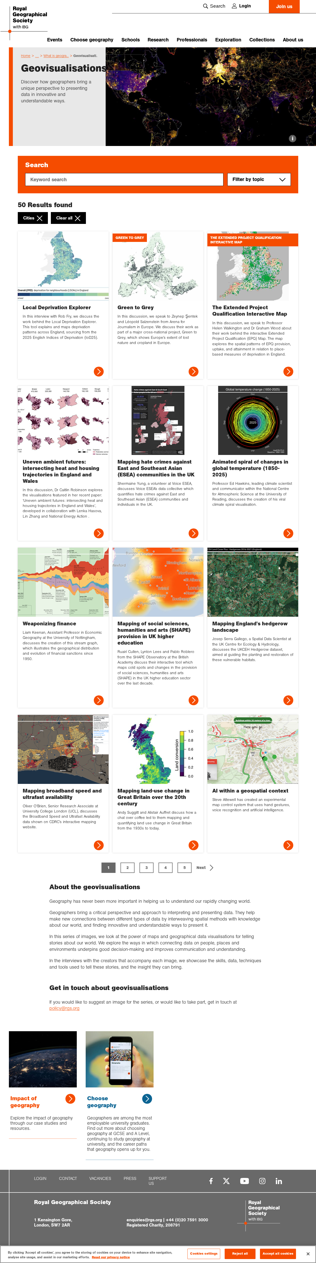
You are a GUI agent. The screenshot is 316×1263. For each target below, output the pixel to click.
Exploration (228, 40)
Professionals (192, 40)
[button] (206, 868)
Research (158, 40)
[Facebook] (211, 1181)
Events (54, 40)
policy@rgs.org (64, 1008)
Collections (262, 40)
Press (130, 1178)
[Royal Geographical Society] (32, 24)
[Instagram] (262, 1181)
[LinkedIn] (279, 1181)
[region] (158, 1254)
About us (293, 40)
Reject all (240, 1254)
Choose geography (91, 40)
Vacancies (100, 1178)
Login (245, 6)
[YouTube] (244, 1181)
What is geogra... (56, 56)
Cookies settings (203, 1254)
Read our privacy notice (111, 1258)
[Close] (308, 1253)
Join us (284, 6)
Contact (68, 1178)
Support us (158, 1181)
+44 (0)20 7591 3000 (187, 1220)
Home (25, 56)
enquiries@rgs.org (144, 1220)
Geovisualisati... (86, 56)
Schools (130, 40)
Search (217, 6)
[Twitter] (226, 1181)
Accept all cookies (278, 1254)
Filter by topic (248, 179)
